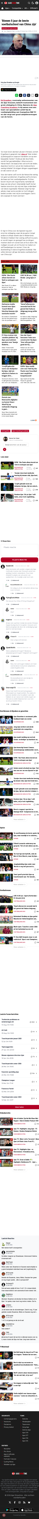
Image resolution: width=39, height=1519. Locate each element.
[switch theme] (32, 3)
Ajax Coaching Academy (20, 431)
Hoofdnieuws (19, 722)
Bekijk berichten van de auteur (15, 445)
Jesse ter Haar (11, 31)
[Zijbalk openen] (2, 3)
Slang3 (8, 1243)
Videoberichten (19, 1123)
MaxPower (9, 1262)
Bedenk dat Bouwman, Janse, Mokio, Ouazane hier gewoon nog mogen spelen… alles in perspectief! (19, 1279)
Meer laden (19, 1107)
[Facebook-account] (15, 1502)
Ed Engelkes (6, 100)
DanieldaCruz (10, 1324)
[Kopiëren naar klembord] (36, 95)
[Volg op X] (4, 449)
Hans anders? (6, 1329)
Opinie (16, 838)
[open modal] (36, 3)
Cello (7, 1332)
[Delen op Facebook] (24, 95)
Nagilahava (9, 1294)
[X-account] (10, 1502)
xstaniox (8, 1305)
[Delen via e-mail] (32, 95)
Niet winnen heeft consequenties (12, 1248)
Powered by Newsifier (19, 1515)
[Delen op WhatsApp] (16, 95)
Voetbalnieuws (19, 901)
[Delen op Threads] (20, 95)
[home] (2, 8)
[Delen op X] (28, 95)
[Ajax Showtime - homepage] (11, 3)
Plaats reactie (19, 560)
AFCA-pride (9, 1273)
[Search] (29, 3)
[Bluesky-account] (29, 1502)
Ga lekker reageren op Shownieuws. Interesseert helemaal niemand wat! (19, 1257)
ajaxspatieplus (10, 1251)
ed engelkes (6, 431)
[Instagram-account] (19, 1502)
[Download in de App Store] (27, 1510)
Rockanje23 (9, 1283)
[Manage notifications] (4, 1515)
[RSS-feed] (24, 1502)
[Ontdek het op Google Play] (12, 1510)
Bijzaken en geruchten (9, 28)
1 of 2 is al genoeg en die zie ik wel (13, 1320)
